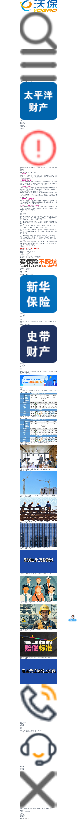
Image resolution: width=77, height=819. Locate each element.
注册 (21, 727)
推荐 (21, 808)
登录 (21, 728)
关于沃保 (51, 808)
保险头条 (24, 808)
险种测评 (39, 808)
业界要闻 (27, 811)
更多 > (21, 389)
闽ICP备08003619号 (38, 730)
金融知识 (22, 818)
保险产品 (46, 808)
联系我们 (22, 725)
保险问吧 (22, 811)
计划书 (34, 808)
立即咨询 (22, 768)
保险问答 (30, 808)
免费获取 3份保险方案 (26, 268)
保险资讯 (22, 815)
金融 (43, 808)
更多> (21, 272)
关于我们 (22, 724)
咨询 (21, 319)
